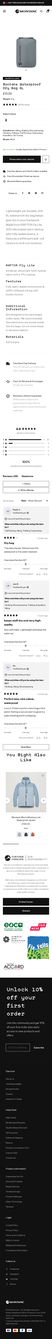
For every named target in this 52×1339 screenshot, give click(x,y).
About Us (10, 1079)
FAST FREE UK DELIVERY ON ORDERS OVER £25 (26, 3)
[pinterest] (36, 193)
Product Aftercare (14, 1196)
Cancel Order (11, 1153)
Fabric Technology (14, 1201)
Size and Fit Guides (14, 1181)
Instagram (14, 1274)
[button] (16, 104)
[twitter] (29, 193)
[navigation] (7, 801)
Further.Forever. (26, 902)
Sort (24, 501)
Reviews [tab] (10, 477)
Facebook (14, 1269)
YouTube (14, 1279)
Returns (9, 1143)
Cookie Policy (12, 1225)
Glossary (26, 911)
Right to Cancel (12, 1240)
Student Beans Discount (16, 1128)
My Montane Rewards (15, 1122)
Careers (9, 1094)
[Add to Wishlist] (45, 159)
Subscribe (39, 1048)
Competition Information (17, 1250)
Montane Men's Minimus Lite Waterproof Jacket (26, 819)
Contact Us (11, 1158)
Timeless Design (13, 1191)
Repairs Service (12, 1186)
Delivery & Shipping (14, 1138)
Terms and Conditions (15, 1235)
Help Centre (11, 1117)
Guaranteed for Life (14, 1176)
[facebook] (23, 193)
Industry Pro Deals (14, 1099)
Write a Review (31, 491)
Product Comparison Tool (17, 1148)
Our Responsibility (14, 1084)
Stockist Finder (12, 1089)
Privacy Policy (12, 1230)
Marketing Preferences (16, 1245)
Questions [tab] (27, 477)
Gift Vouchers (12, 1133)
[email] (42, 193)
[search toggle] (41, 11)
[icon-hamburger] (4, 11)
